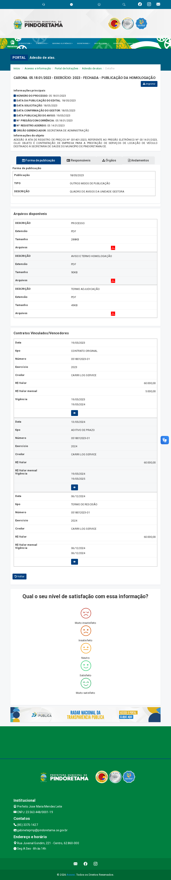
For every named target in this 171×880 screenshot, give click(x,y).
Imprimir (150, 83)
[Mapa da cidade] (85, 742)
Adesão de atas (91, 68)
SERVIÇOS (117, 43)
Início (17, 68)
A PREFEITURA (25, 43)
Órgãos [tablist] (110, 160)
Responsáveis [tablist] (80, 160)
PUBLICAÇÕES (133, 43)
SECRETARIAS (83, 43)
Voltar (20, 576)
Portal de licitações (66, 68)
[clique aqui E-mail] (75, 864)
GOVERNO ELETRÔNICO (62, 43)
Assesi (71, 874)
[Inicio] (13, 43)
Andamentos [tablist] (140, 160)
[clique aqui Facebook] (85, 864)
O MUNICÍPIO (41, 43)
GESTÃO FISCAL (101, 43)
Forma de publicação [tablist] (40, 160)
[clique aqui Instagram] (95, 864)
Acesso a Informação (38, 68)
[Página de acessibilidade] (99, 4)
